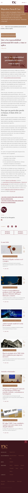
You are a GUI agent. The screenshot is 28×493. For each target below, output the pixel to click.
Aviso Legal (19, 481)
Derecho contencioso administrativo (8, 36)
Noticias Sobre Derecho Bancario (9, 350)
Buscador (2, 484)
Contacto (11, 474)
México (11, 471)
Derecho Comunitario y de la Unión (8, 34)
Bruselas (22, 465)
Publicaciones (21, 455)
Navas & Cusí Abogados (11, 180)
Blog (10, 458)
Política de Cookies (11, 481)
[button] (26, 10)
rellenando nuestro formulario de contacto (14, 189)
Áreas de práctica (13, 455)
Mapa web (3, 481)
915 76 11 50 (12, 191)
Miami (17, 468)
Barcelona (16, 465)
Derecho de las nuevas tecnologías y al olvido (12, 320)
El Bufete (11, 462)
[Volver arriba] (25, 441)
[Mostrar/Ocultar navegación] (2, 3)
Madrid (11, 465)
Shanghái (11, 468)
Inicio (2, 27)
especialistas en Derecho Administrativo (12, 182)
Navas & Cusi (12, 452)
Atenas (21, 468)
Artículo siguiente (20, 232)
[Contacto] (26, 7)
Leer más (6, 269)
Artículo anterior (7, 232)
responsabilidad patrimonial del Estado (12, 78)
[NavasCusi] (14, 2)
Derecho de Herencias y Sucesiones (10, 256)
